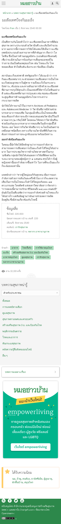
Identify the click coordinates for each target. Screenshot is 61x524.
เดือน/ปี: (11, 223)
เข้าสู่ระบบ (52, 3)
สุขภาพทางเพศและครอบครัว (17, 319)
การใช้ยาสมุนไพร (44, 248)
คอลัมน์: (11, 227)
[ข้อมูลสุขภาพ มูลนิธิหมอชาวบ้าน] (30, 3)
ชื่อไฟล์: (11, 214)
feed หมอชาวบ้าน (4, 501)
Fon (12, 28)
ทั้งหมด (6, 300)
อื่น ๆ (4, 355)
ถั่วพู (19, 478)
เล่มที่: (31, 218)
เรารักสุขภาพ (21, 227)
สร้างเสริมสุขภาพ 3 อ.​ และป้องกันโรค (30, 252)
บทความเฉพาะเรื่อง (15, 372)
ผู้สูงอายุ (48, 478)
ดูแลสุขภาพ (27, 257)
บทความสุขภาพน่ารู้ (23, 13)
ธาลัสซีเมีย (36, 478)
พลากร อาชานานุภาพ (38, 231)
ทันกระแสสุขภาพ (11, 343)
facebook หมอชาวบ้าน (10, 501)
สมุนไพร (28, 482)
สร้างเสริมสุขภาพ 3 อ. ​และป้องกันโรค (22, 325)
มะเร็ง (6, 252)
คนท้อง (26, 478)
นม (13, 478)
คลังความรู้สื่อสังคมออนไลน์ (17, 349)
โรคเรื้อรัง (26, 248)
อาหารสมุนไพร (10, 257)
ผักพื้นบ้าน (17, 482)
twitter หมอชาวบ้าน (16, 501)
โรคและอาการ (10, 337)
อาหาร (15, 248)
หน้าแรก (7, 13)
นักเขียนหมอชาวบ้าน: (17, 231)
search (57, 3)
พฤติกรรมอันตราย (12, 331)
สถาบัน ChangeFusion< (24, 510)
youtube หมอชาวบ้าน (22, 501)
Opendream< (8, 514)
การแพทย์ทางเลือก (12, 307)
